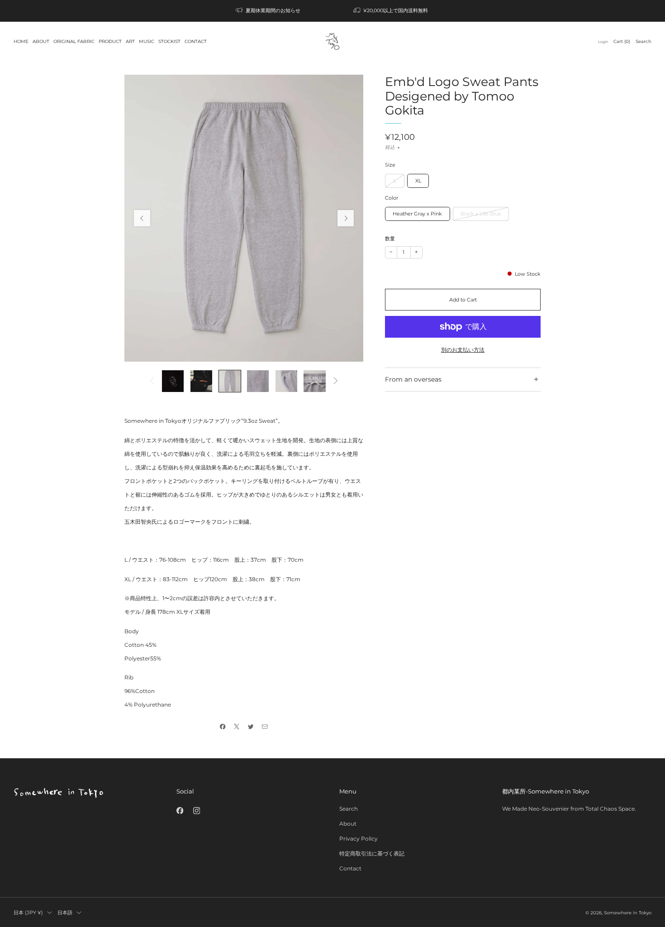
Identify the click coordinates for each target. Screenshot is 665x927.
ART (130, 41)
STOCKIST (169, 41)
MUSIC (146, 41)
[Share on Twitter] (251, 726)
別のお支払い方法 (462, 349)
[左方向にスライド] (152, 381)
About (347, 823)
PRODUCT (110, 41)
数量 (390, 239)
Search (643, 41)
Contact (350, 868)
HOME (21, 41)
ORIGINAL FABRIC (74, 41)
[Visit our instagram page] (196, 810)
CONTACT (196, 41)
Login (603, 41)
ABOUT (41, 41)
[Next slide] (345, 218)
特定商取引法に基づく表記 (371, 853)
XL (418, 180)
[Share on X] (237, 726)
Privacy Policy (358, 838)
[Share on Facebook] (222, 726)
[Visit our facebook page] (179, 810)
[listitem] (269, 11)
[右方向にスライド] (336, 381)
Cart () (621, 41)
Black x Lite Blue (481, 213)
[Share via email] (265, 726)
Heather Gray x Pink (417, 213)
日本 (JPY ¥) (28, 912)
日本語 (64, 912)
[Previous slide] (142, 218)
